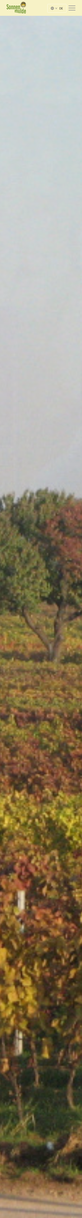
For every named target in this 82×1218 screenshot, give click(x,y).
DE (61, 8)
